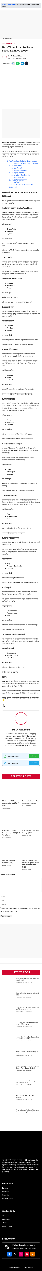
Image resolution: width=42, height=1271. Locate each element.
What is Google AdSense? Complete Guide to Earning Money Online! (27, 1111)
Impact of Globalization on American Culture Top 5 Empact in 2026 (27, 1067)
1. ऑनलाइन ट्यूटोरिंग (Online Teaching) (23, 163)
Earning (5, 1188)
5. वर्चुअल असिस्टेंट (16, 173)
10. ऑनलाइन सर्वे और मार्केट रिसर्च (21, 185)
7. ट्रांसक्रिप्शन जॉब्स (17, 177)
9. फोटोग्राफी (14, 182)
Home (4, 4)
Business (5, 1191)
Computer (5, 1195)
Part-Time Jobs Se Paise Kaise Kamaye (22, 161)
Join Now (34, 756)
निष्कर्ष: (13, 187)
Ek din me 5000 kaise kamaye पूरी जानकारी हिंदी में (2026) (10, 803)
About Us (5, 1216)
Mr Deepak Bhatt (16, 56)
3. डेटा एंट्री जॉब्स (16, 168)
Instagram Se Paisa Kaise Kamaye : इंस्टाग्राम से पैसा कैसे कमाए (11, 833)
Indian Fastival (7, 1198)
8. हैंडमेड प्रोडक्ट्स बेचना (18, 180)
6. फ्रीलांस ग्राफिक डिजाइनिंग (19, 175)
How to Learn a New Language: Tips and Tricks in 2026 (27, 1082)
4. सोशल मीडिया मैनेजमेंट (18, 170)
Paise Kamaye (11, 4)
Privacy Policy (7, 1226)
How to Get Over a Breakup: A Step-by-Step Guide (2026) (27, 1038)
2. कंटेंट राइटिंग (15, 166)
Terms (5, 1223)
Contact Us (6, 1219)
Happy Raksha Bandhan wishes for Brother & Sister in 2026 (27, 1008)
